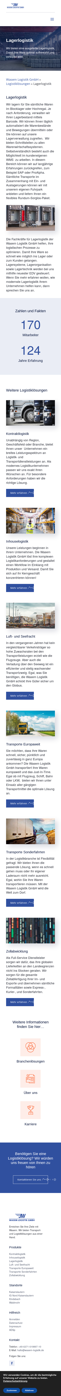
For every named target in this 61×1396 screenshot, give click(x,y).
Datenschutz (16, 1322)
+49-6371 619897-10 (29, 1346)
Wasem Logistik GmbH (22, 79)
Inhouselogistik (17, 1257)
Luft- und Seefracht (19, 1264)
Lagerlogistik (16, 1261)
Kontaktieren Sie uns (29, 1179)
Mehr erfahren (18, 492)
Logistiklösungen (18, 84)
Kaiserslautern (17, 1292)
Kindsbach (14, 1299)
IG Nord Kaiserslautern (21, 1295)
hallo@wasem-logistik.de (30, 1350)
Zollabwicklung (17, 1275)
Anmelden (14, 1319)
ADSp (12, 1330)
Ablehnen (29, 1390)
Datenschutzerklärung (15, 1381)
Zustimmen (12, 1390)
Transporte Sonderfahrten (23, 1271)
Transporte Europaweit (21, 1268)
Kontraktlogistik (17, 1254)
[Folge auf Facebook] (12, 1363)
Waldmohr (14, 1302)
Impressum (15, 1326)
